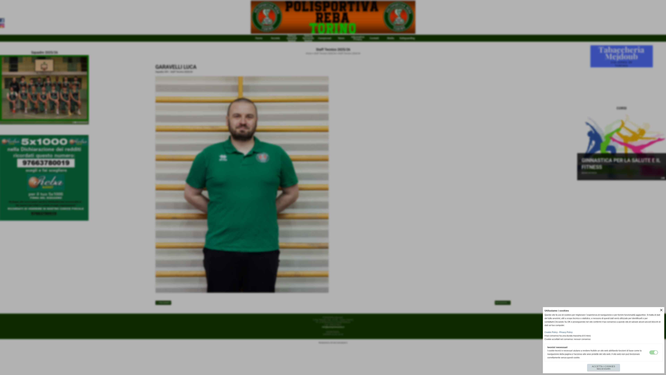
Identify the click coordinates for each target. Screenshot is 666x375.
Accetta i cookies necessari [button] (603, 367)
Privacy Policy (566, 332)
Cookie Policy (551, 332)
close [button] (661, 310)
